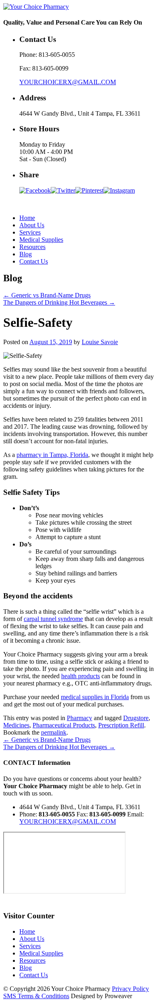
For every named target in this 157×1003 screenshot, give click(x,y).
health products (80, 676)
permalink (53, 732)
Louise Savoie (100, 341)
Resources (32, 246)
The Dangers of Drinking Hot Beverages (59, 302)
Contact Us (33, 261)
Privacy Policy (130, 988)
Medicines (16, 725)
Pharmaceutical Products (64, 725)
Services (30, 232)
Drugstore (136, 717)
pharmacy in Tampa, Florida (52, 454)
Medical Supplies (41, 239)
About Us (31, 225)
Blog (25, 254)
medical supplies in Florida (95, 697)
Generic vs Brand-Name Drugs (47, 295)
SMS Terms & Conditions (36, 996)
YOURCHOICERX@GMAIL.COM (67, 82)
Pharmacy (79, 717)
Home (27, 217)
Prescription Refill (121, 725)
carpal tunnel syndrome (53, 618)
